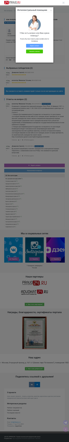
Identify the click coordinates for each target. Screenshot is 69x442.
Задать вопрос (34, 46)
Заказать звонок (34, 51)
